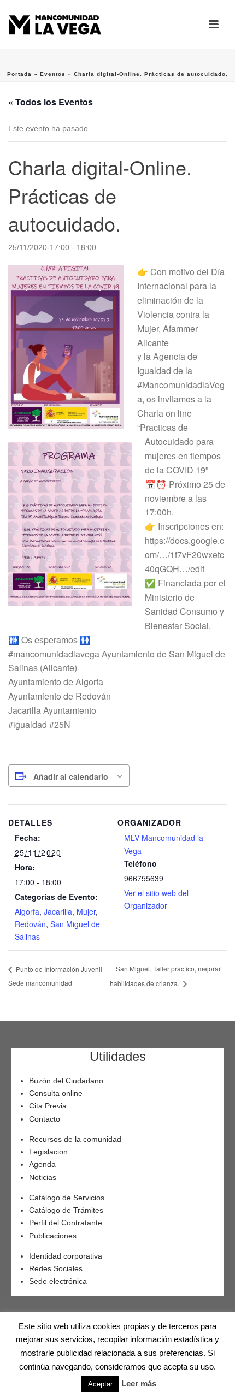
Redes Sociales (56, 1268)
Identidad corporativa (65, 1256)
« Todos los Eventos (50, 102)
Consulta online (56, 1093)
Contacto (44, 1119)
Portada (19, 74)
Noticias (42, 1177)
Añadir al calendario (70, 776)
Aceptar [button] (100, 1384)
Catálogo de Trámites (66, 1210)
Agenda (42, 1164)
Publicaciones (53, 1235)
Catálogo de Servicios (66, 1197)
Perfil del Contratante (65, 1222)
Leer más (138, 1383)
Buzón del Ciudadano (66, 1080)
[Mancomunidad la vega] (54, 24)
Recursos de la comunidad (75, 1139)
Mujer (86, 911)
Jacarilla (58, 911)
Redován (30, 923)
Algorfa (27, 911)
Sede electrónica (58, 1281)
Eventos (53, 74)
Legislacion (48, 1151)
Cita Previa (48, 1105)
